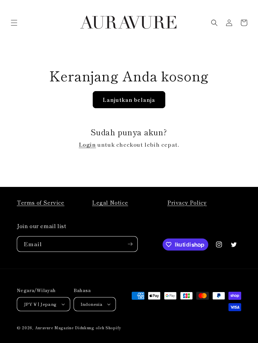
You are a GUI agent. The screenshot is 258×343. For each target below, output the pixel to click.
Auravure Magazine (54, 327)
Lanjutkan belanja (129, 99)
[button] (14, 22)
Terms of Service (40, 202)
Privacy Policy (187, 202)
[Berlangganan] (130, 244)
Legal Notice (110, 202)
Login (87, 144)
